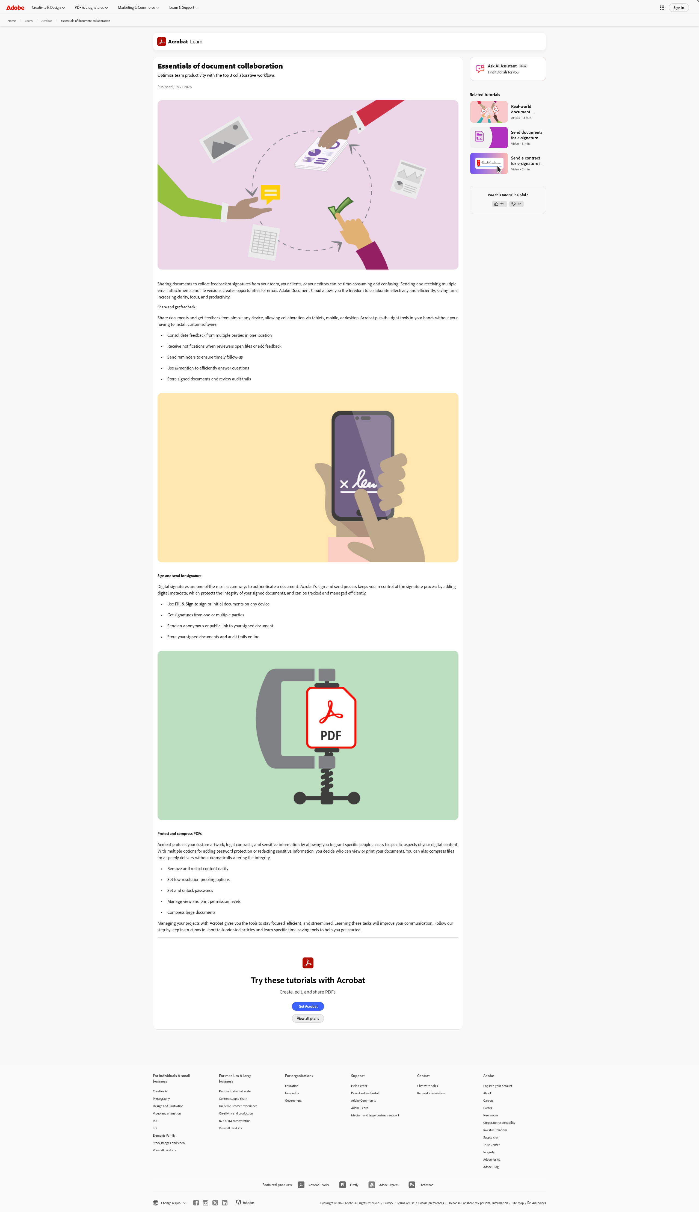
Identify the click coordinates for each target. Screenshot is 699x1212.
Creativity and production (236, 1113)
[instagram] (205, 1202)
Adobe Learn (359, 1108)
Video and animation (167, 1113)
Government (293, 1100)
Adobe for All (491, 1159)
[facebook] (196, 1202)
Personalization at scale (235, 1091)
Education (291, 1086)
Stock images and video (169, 1143)
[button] (662, 7)
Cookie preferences (431, 1203)
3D (155, 1128)
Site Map (518, 1203)
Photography (161, 1098)
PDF (155, 1121)
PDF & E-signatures (89, 7)
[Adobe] (15, 7)
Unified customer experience (238, 1106)
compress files (441, 851)
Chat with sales (427, 1086)
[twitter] (215, 1202)
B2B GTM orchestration (234, 1121)
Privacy (388, 1203)
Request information (431, 1093)
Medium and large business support (375, 1115)
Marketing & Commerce (136, 7)
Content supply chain (233, 1098)
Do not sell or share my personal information (478, 1203)
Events (487, 1108)
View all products (164, 1150)
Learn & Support (181, 7)
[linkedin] (224, 1202)
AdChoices (539, 1203)
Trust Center (491, 1145)
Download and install (365, 1093)
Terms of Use (405, 1203)
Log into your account (497, 1086)
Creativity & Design (46, 7)
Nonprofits (292, 1093)
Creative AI (160, 1091)
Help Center (359, 1086)
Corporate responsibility (499, 1123)
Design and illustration (168, 1106)
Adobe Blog (491, 1167)
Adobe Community (363, 1100)
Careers (488, 1100)
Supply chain (491, 1137)
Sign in (679, 7)
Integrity (489, 1152)
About (487, 1093)
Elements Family (164, 1135)
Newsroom (490, 1115)
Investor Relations (495, 1130)
